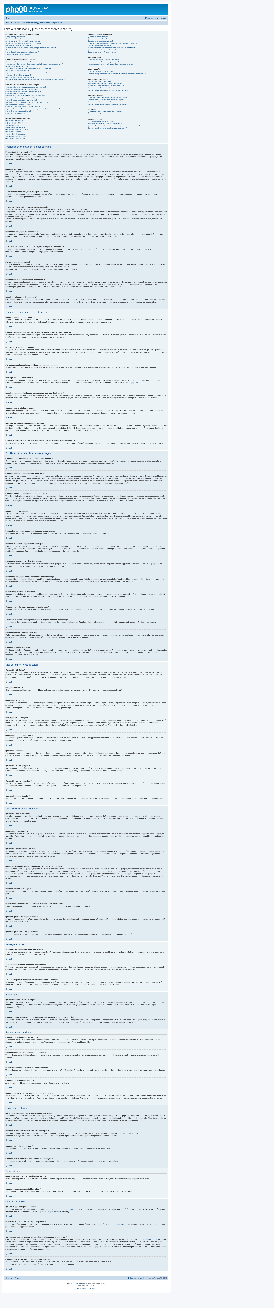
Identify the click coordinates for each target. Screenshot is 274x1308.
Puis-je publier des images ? (15, 127)
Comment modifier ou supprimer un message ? (21, 89)
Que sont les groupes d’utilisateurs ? (100, 41)
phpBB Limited (67, 1209)
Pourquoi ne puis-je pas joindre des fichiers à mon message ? (26, 102)
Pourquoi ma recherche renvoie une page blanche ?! (106, 86)
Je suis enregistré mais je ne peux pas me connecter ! (24, 43)
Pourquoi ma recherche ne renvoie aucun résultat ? (105, 83)
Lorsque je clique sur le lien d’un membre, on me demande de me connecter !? (35, 79)
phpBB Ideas (122, 1224)
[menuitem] (8, 18)
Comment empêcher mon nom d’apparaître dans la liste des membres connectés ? (34, 64)
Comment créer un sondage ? (15, 93)
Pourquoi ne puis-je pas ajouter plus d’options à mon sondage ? (27, 95)
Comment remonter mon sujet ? (16, 113)
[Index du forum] (17, 9)
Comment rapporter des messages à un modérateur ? (24, 106)
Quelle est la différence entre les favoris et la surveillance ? (108, 97)
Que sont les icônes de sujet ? (15, 138)
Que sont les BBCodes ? (14, 121)
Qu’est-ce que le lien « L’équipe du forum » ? (103, 52)
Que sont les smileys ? (13, 125)
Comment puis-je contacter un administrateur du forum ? (107, 128)
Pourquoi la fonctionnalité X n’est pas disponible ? (105, 123)
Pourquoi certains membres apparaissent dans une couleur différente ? (112, 48)
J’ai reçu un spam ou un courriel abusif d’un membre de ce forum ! (110, 64)
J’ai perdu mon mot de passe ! (15, 50)
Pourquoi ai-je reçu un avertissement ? (18, 104)
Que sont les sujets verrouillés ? (16, 136)
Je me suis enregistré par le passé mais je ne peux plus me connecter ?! (30, 48)
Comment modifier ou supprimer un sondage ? (21, 98)
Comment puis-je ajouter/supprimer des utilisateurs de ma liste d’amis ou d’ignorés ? (117, 74)
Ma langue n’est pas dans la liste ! (17, 70)
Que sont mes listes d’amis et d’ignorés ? (102, 71)
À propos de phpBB (53, 1212)
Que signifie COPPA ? (13, 39)
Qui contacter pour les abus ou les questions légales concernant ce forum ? (114, 126)
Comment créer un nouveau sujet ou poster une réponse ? (25, 87)
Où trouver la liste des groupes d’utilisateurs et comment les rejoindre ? (112, 43)
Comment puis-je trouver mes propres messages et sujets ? (108, 90)
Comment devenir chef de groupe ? (100, 45)
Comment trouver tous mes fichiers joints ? (102, 114)
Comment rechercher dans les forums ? (101, 81)
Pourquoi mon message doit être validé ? (19, 111)
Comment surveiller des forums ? (99, 102)
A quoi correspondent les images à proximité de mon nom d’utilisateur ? (29, 73)
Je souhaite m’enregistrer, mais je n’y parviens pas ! (23, 41)
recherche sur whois (151, 1240)
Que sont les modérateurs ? (97, 39)
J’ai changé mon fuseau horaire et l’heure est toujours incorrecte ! (28, 68)
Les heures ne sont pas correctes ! (17, 66)
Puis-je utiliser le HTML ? (14, 123)
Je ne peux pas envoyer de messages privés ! (104, 59)
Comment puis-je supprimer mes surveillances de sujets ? (108, 104)
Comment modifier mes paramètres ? (18, 62)
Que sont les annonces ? (14, 132)
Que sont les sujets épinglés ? (15, 134)
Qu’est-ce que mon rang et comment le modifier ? (22, 77)
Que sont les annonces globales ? (17, 129)
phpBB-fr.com (90, 1285)
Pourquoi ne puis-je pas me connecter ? (19, 45)
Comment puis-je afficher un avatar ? (18, 75)
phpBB (134, 383)
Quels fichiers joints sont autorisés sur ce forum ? (105, 112)
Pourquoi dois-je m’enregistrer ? (16, 37)
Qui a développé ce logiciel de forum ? (101, 121)
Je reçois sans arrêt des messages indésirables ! (105, 62)
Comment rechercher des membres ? (101, 88)
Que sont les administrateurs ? (98, 37)
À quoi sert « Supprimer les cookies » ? (19, 54)
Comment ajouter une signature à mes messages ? (23, 91)
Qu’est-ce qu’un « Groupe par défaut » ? (102, 50)
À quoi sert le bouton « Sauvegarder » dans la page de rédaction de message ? (32, 109)
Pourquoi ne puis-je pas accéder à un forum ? (21, 100)
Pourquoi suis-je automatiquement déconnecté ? (22, 52)
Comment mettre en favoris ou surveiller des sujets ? (106, 100)
